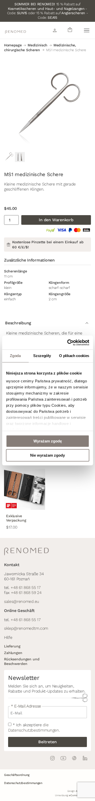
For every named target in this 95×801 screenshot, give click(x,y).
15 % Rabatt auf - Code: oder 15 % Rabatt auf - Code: (47, 11)
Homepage (13, 45)
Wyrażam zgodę (47, 441)
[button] (86, 30)
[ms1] (47, 107)
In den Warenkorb (56, 219)
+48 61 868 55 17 (25, 587)
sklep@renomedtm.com (26, 628)
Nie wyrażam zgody (47, 455)
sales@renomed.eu (21, 601)
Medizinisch (37, 45)
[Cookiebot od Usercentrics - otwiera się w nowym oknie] (67, 342)
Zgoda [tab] (15, 355)
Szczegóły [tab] (42, 355)
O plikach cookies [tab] (74, 355)
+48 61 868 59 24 (26, 592)
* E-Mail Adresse (26, 706)
